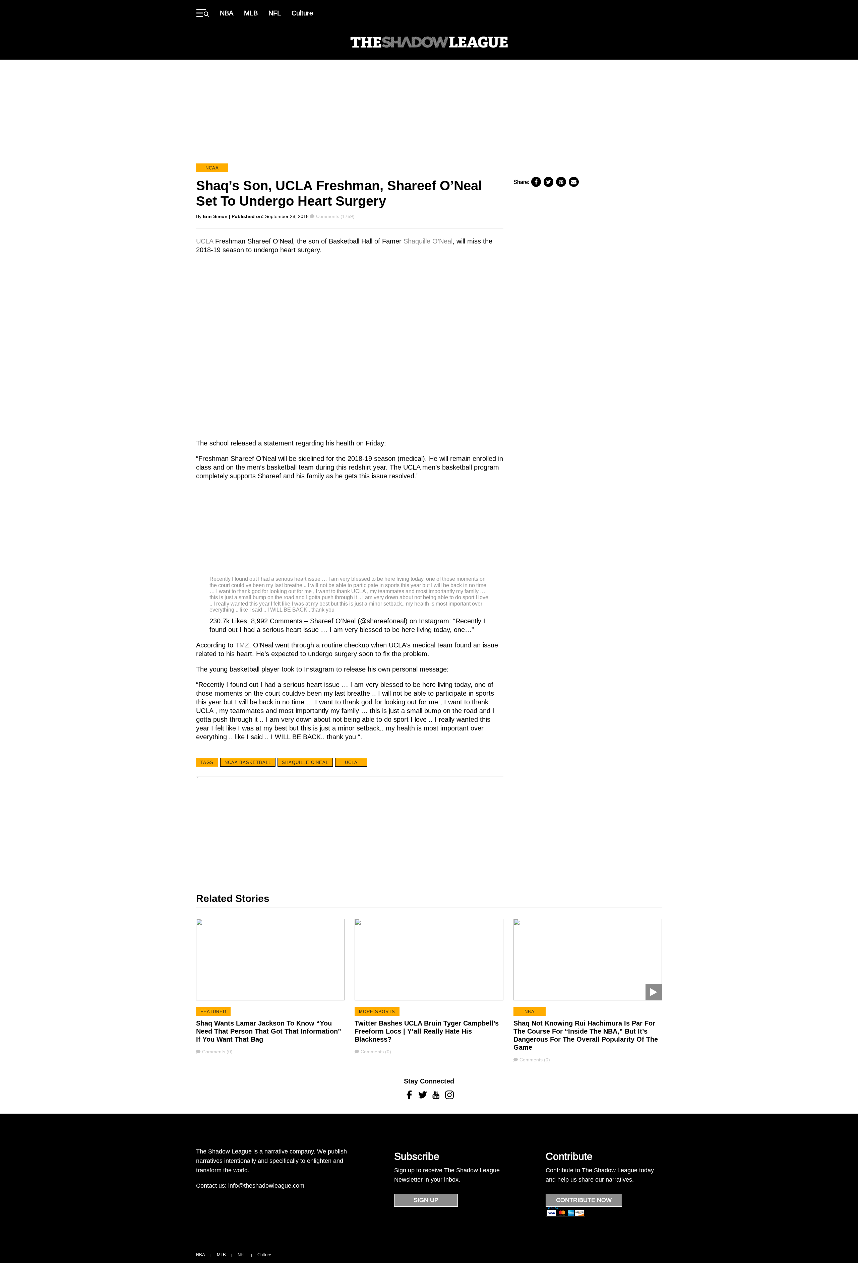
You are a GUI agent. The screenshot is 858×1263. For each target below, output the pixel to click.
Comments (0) (217, 1051)
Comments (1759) (335, 216)
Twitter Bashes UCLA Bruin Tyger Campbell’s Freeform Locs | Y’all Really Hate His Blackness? (427, 1031)
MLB (251, 13)
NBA (226, 13)
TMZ (242, 645)
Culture (302, 13)
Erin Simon (215, 216)
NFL (274, 13)
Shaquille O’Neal (428, 241)
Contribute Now (584, 1200)
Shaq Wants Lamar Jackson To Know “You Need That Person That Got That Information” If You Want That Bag (268, 1031)
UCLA (204, 241)
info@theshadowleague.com (266, 1185)
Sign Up (426, 1200)
